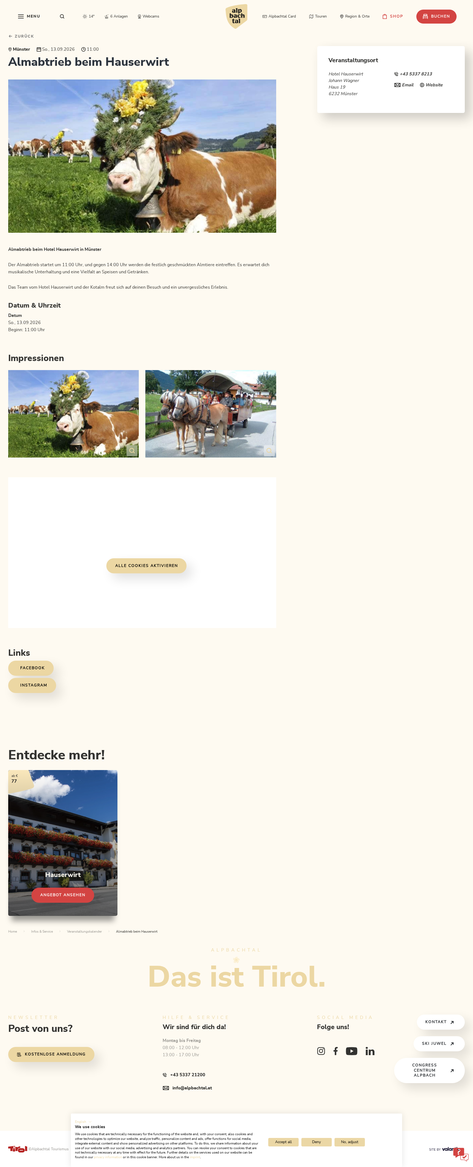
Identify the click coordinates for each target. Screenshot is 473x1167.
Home (12, 931)
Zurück (23, 36)
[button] (83, 1122)
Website (434, 85)
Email (407, 85)
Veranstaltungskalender (84, 931)
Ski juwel (434, 1044)
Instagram (33, 685)
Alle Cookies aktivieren (146, 566)
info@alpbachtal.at (192, 1088)
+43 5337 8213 (416, 74)
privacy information (108, 1157)
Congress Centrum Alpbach (424, 1070)
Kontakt (436, 1022)
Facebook (32, 668)
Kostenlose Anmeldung (55, 1054)
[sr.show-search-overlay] (62, 16)
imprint (195, 1157)
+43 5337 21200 (187, 1075)
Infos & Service (42, 931)
